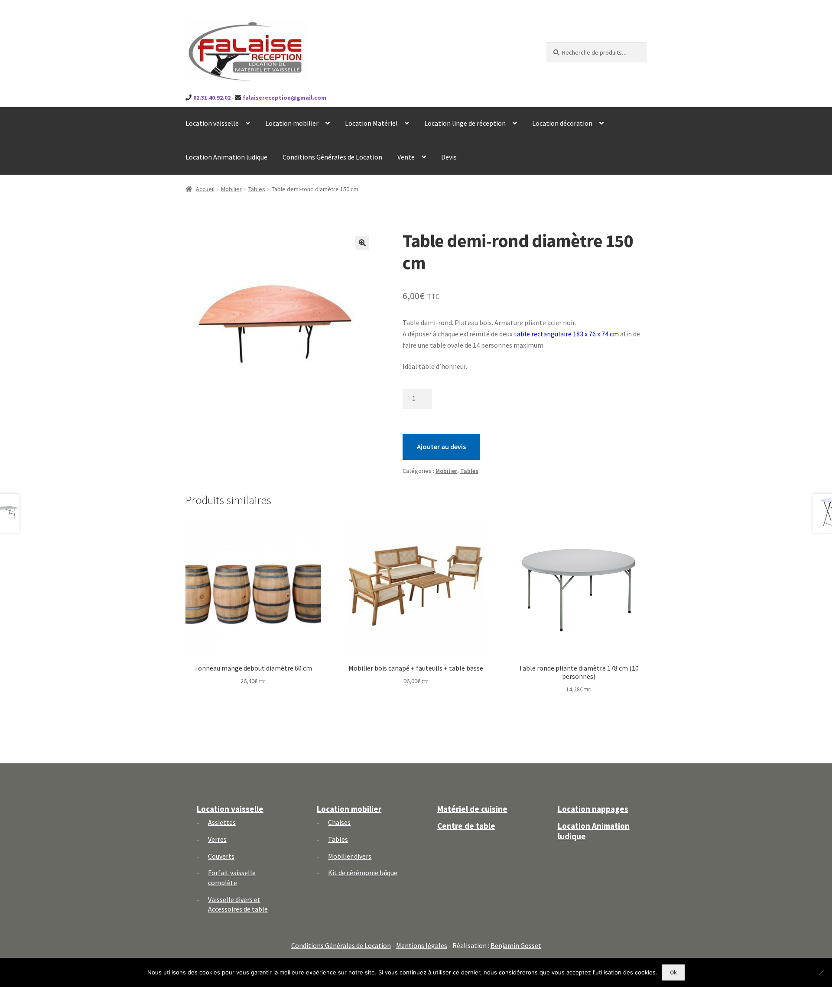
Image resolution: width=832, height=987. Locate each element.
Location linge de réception (465, 123)
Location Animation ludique (226, 157)
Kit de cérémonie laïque (362, 872)
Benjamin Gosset (516, 945)
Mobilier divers (349, 856)
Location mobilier (291, 123)
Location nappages (593, 809)
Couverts (221, 856)
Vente (406, 157)
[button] (362, 243)
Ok (673, 972)
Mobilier (231, 189)
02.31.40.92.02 (212, 97)
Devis (449, 157)
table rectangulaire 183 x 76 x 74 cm (566, 333)
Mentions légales (421, 945)
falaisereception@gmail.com (284, 97)
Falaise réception (233, 26)
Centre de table (466, 826)
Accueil (205, 189)
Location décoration (562, 123)
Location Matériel (371, 123)
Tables (256, 189)
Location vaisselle (212, 123)
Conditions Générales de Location (332, 157)
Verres (217, 839)
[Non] (821, 972)
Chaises (339, 822)
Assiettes (222, 822)
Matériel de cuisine (472, 809)
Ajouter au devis (441, 446)
